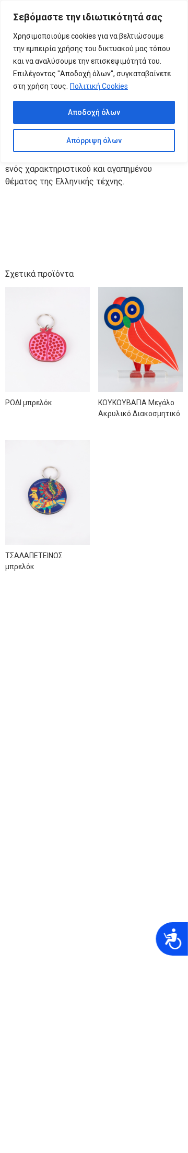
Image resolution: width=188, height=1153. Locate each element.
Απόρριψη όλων (94, 140)
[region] (94, 81)
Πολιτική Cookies (99, 86)
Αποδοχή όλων (94, 112)
